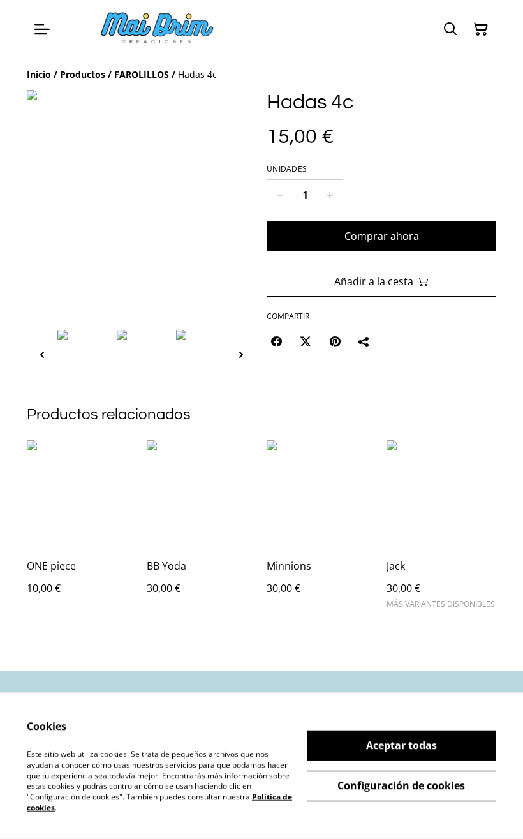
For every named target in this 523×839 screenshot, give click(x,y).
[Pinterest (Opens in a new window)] (334, 341)
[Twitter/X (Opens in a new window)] (305, 341)
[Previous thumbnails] (42, 354)
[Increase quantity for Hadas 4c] (330, 195)
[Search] (450, 29)
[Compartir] (364, 341)
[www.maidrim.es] (158, 29)
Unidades (287, 169)
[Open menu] (42, 29)
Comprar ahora (381, 236)
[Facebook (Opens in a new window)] (276, 341)
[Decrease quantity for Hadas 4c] (280, 195)
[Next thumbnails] (241, 354)
